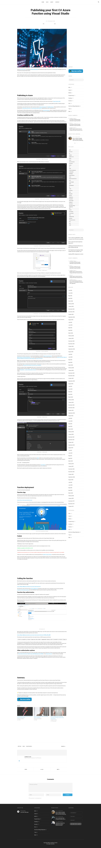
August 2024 (71, 351)
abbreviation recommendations (24, 357)
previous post (22, 69)
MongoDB (70, 193)
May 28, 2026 (60, 821)
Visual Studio (71, 213)
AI (69, 153)
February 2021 (71, 463)
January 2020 (71, 498)
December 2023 (71, 373)
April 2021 (70, 458)
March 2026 (71, 301)
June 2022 (70, 421)
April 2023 (70, 394)
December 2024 (71, 341)
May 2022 (70, 423)
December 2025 (71, 309)
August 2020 (71, 479)
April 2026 (70, 298)
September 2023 (72, 381)
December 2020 (71, 469)
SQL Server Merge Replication (74, 106)
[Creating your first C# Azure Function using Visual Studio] (25, 711)
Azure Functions (29, 746)
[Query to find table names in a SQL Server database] (41, 711)
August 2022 (71, 415)
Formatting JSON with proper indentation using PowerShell (75, 120)
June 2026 (70, 293)
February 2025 (71, 335)
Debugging (71, 173)
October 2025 (71, 314)
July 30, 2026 (60, 810)
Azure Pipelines (43, 106)
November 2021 (71, 439)
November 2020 (71, 471)
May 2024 (70, 359)
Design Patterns (71, 175)
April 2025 (70, 330)
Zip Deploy (43, 464)
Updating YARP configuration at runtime (76, 254)
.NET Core (19, 746)
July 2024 (70, 354)
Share (62, 746)
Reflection (70, 202)
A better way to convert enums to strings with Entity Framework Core (76, 129)
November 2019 (71, 503)
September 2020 (72, 477)
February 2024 (71, 367)
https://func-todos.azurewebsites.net (24, 500)
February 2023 (71, 399)
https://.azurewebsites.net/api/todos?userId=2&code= (34, 634)
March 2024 (71, 365)
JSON (70, 188)
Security (70, 100)
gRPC (70, 183)
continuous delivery (26, 108)
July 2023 (70, 386)
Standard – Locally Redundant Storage (28, 369)
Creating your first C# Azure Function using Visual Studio (24, 717)
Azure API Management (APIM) (36, 653)
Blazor (70, 165)
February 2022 (71, 431)
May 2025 (70, 327)
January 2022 (71, 434)
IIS (69, 187)
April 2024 (70, 362)
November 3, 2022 (52, 21)
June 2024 (70, 357)
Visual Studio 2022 (56, 101)
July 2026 (70, 290)
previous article (46, 110)
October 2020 (71, 474)
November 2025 (71, 311)
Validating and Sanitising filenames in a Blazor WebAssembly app (60, 824)
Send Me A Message (24, 812)
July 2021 (70, 450)
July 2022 (70, 418)
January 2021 (71, 466)
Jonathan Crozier (27, 756)
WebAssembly (71, 216)
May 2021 (70, 455)
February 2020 (71, 495)
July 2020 (70, 482)
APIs (43, 23)
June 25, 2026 (60, 816)
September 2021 (72, 445)
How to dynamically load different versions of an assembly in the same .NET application (76, 282)
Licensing (70, 190)
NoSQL (70, 92)
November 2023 (71, 375)
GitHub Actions (50, 106)
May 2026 (70, 295)
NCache (70, 195)
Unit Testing (71, 211)
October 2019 (71, 506)
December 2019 (71, 501)
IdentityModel (71, 185)
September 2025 (72, 317)
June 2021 (70, 453)
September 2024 (72, 349)
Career (70, 90)
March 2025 (71, 333)
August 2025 (71, 319)
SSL (69, 208)
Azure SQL (71, 163)
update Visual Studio (47, 554)
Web (55, 23)
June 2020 (70, 485)
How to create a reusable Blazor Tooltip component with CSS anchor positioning (78, 139)
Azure (24, 746)
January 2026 (71, 306)
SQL (69, 103)
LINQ (70, 192)
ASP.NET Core (71, 156)
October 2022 (71, 410)
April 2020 (70, 490)
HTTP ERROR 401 (34, 588)
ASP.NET (70, 155)
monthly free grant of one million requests (32, 365)
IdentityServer (49, 653)
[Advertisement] (42, 86)
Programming (71, 95)
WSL (70, 221)
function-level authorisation (23, 589)
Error (70, 180)
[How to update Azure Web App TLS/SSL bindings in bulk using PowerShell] (58, 711)
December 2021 (71, 437)
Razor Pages (71, 200)
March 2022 (71, 429)
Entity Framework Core (72, 178)
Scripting (70, 98)
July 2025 (70, 322)
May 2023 (70, 391)
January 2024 (71, 370)
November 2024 (71, 343)
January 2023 (71, 402)
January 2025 (71, 338)
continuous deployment (37, 108)
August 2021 (71, 447)
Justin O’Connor (39, 358)
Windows (70, 218)
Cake (70, 168)
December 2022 (71, 405)
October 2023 (71, 378)
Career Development (72, 170)
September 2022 (72, 413)
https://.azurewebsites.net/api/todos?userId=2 (29, 586)
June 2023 (70, 389)
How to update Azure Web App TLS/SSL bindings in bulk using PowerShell (57, 717)
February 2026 (71, 303)
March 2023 (71, 397)
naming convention (48, 355)
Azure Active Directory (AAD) (24, 653)
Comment (67, 794)
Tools (69, 108)
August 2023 (71, 383)
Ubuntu (70, 209)
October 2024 (71, 346)
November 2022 (71, 407)
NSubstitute (71, 197)
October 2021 (71, 442)
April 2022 (70, 426)
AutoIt (70, 158)
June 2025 (70, 325)
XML (38, 458)
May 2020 (70, 487)
